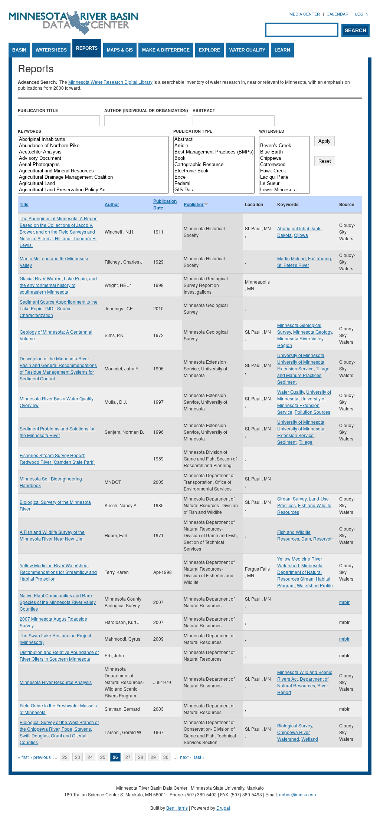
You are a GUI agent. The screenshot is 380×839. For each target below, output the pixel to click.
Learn (282, 50)
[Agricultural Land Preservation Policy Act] (93, 190)
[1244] (284, 139)
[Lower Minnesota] (284, 190)
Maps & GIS (120, 50)
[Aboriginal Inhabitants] (93, 139)
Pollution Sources (312, 412)
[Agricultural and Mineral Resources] (93, 171)
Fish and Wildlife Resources (294, 535)
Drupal (223, 808)
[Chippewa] (284, 158)
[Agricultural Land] (93, 184)
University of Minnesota (300, 355)
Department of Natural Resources (302, 682)
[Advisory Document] (93, 158)
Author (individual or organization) (146, 110)
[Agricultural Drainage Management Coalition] (93, 177)
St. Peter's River (293, 265)
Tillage (305, 442)
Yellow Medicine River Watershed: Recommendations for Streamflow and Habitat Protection (58, 572)
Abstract (204, 110)
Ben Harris (177, 808)
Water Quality (247, 50)
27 (128, 757)
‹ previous (41, 757)
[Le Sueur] (284, 184)
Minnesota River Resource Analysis (56, 682)
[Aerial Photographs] (93, 165)
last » (199, 757)
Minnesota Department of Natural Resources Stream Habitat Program (303, 575)
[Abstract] (214, 139)
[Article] (214, 146)
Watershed (271, 131)
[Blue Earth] (284, 152)
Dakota (284, 235)
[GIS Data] (214, 190)
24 (90, 757)
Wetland (309, 739)
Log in (361, 14)
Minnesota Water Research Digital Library (110, 82)
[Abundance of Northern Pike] (93, 146)
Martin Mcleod (291, 258)
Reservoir (323, 538)
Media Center (304, 14)
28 (140, 757)
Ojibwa (301, 235)
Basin (19, 50)
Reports (87, 48)
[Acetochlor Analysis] (93, 152)
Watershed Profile (315, 585)
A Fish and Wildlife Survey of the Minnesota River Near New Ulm (52, 535)
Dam (306, 538)
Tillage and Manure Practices (303, 371)
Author (112, 204)
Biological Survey (294, 725)
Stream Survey (292, 498)
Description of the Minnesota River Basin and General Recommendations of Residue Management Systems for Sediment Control (58, 368)
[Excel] (214, 177)
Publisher (194, 204)
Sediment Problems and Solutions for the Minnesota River (57, 431)
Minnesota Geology (312, 331)
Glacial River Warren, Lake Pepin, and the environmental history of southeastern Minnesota (58, 285)
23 (77, 757)
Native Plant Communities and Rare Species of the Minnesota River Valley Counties (58, 602)
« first (23, 757)
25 (102, 757)
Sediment (287, 382)
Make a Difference (166, 50)
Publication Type (192, 131)
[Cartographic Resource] (214, 165)
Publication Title (38, 110)
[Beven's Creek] (284, 146)
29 (153, 757)
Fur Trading (319, 258)
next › (185, 757)
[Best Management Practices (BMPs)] (214, 152)
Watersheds (51, 50)
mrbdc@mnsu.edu (297, 794)
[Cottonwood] (284, 165)
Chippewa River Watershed (293, 735)
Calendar (337, 14)
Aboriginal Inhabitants (299, 228)
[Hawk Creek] (284, 171)
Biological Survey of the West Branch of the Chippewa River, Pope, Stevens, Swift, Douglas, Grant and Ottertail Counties (59, 732)
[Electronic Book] (214, 171)
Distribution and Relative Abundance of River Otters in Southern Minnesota (59, 655)
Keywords (29, 131)
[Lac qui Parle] (284, 177)
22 (65, 757)
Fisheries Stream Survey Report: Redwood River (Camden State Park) (57, 458)
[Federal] (214, 184)
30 (165, 757)
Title (24, 204)
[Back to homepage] (73, 33)
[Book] (214, 158)
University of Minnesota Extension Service (300, 365)
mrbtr (344, 602)
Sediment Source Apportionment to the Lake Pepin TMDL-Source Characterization (59, 308)
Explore (209, 50)
